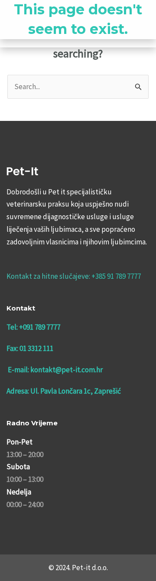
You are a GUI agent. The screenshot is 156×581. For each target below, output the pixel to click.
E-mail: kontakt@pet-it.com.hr (55, 369)
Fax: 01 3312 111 (29, 348)
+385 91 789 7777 (116, 276)
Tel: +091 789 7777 (33, 327)
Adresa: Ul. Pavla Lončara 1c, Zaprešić (63, 391)
